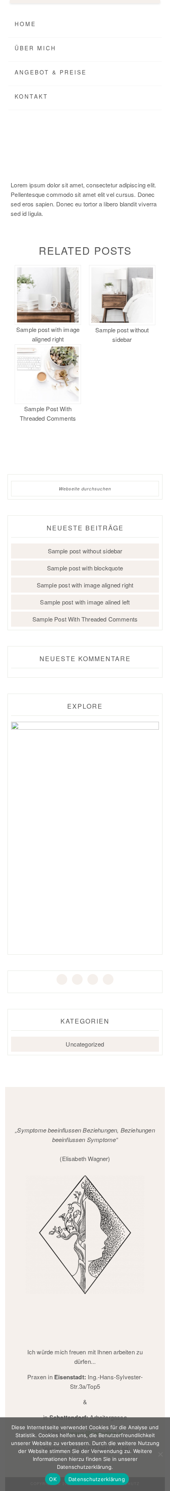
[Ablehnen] (160, 1454)
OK (53, 1479)
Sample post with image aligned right (47, 334)
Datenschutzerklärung (96, 1479)
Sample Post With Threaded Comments (48, 413)
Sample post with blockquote (85, 568)
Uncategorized (85, 1044)
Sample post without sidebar (122, 334)
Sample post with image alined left (85, 602)
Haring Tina (83, 145)
